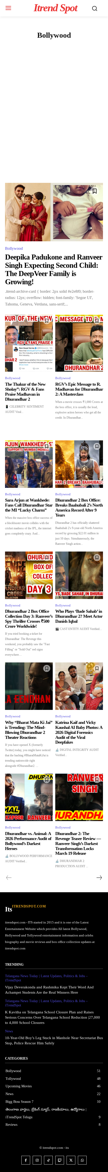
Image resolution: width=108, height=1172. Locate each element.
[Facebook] (25, 1160)
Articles (45, 46)
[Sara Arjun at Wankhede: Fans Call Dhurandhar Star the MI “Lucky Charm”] (29, 464)
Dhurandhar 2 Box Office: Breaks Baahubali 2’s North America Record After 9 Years (79, 507)
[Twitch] (59, 1160)
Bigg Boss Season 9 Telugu (53, 58)
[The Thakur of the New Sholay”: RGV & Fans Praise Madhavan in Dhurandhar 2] (29, 343)
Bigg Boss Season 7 (71, 52)
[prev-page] (9, 877)
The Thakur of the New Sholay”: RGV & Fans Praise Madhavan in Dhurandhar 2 (25, 391)
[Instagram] (37, 1160)
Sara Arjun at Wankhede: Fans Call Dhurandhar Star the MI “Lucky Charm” (28, 505)
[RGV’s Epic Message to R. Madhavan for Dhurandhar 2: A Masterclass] (79, 343)
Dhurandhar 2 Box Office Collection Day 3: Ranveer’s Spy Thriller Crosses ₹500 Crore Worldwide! (28, 618)
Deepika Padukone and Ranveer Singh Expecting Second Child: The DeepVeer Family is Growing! (53, 269)
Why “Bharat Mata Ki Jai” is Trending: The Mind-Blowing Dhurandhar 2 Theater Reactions (28, 730)
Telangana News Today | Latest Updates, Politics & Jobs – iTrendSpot (46, 978)
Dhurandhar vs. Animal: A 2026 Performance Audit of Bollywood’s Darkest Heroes (28, 841)
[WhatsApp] (82, 1160)
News (9, 1031)
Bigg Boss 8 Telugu (72, 46)
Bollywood (14, 248)
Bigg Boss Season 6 (36, 52)
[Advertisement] (54, 126)
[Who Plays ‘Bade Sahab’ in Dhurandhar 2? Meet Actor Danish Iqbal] (79, 575)
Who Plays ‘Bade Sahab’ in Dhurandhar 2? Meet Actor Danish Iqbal (78, 616)
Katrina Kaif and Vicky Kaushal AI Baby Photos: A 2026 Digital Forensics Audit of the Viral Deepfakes (78, 732)
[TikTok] (48, 1160)
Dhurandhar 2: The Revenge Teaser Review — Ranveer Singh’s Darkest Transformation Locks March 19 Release (78, 843)
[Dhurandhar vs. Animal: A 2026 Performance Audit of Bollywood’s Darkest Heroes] (29, 797)
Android (26, 46)
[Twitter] (71, 1160)
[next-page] (99, 877)
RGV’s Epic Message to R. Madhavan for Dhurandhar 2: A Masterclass (79, 389)
